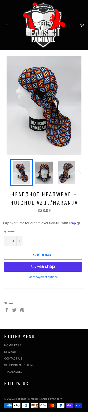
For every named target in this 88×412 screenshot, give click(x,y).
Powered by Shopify (50, 398)
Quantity (10, 231)
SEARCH (10, 352)
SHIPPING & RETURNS (20, 365)
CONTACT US (13, 358)
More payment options (43, 277)
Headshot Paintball (26, 398)
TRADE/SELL (13, 372)
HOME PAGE (12, 345)
